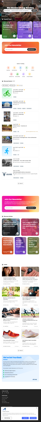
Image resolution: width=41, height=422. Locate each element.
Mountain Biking (32, 14)
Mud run (19, 14)
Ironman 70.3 (13, 14)
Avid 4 (23, 14)
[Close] (36, 408)
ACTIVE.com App (5, 397)
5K (26, 68)
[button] (20, 10)
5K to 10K (3, 400)
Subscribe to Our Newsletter (7, 406)
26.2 (8, 68)
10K (26, 14)
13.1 (14, 68)
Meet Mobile (4, 401)
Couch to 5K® (4, 398)
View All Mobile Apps (5, 402)
